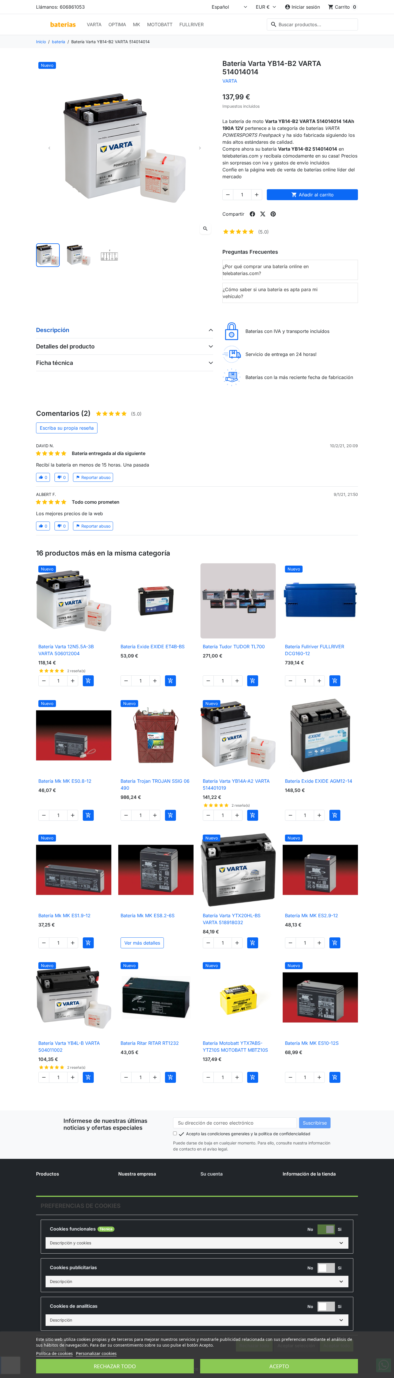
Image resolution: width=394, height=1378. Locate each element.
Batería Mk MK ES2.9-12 (311, 915)
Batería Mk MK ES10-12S (312, 1043)
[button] (197, 1243)
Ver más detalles (142, 943)
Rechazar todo (115, 1366)
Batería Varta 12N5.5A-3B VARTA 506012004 (66, 650)
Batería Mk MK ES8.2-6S (148, 915)
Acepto (279, 1366)
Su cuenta (211, 1174)
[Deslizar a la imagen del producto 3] (109, 255)
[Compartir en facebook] (252, 214)
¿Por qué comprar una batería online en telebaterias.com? (266, 270)
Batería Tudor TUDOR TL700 (234, 646)
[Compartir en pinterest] (273, 214)
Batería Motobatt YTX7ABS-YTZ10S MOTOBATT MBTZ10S (235, 1046)
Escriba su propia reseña (67, 428)
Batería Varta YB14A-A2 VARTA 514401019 (236, 784)
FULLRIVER (191, 24)
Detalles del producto (65, 346)
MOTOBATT (159, 24)
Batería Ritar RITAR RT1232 (150, 1043)
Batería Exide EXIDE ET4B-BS (153, 646)
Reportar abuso (93, 477)
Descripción (52, 330)
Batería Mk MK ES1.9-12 (64, 915)
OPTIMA (117, 24)
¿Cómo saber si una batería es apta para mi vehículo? (270, 293)
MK (136, 24)
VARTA (94, 24)
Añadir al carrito (312, 195)
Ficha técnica (54, 362)
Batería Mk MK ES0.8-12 (64, 781)
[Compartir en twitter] (262, 214)
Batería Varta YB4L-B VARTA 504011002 (69, 1046)
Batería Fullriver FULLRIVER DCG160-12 (314, 650)
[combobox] (312, 24)
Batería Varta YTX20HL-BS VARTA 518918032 (231, 919)
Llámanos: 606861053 (60, 7)
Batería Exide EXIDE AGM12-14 (318, 781)
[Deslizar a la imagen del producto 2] (78, 255)
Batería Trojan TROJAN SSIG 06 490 (155, 784)
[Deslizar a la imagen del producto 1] (48, 255)
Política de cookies (54, 1353)
